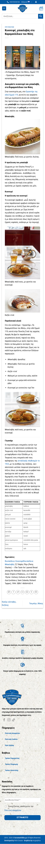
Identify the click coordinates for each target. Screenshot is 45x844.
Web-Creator (18, 841)
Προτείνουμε (9, 27)
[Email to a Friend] (22, 592)
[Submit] (40, 16)
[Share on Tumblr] (32, 592)
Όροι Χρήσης (9, 745)
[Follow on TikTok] (13, 720)
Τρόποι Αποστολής (11, 770)
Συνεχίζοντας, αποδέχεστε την (18, 808)
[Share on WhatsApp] (9, 592)
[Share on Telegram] (36, 592)
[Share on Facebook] (13, 592)
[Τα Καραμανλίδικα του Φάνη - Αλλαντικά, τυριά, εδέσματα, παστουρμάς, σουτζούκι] (22, 8)
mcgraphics (37, 841)
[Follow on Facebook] (4, 720)
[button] (36, 2)
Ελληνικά (24, 2)
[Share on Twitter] (18, 592)
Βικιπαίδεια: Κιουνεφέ (14, 561)
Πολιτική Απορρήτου (12, 733)
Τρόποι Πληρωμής (11, 764)
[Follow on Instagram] (8, 720)
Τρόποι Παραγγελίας (12, 758)
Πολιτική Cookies (11, 739)
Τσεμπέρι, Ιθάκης (36, 603)
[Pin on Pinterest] (27, 592)
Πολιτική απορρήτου (12, 810)
